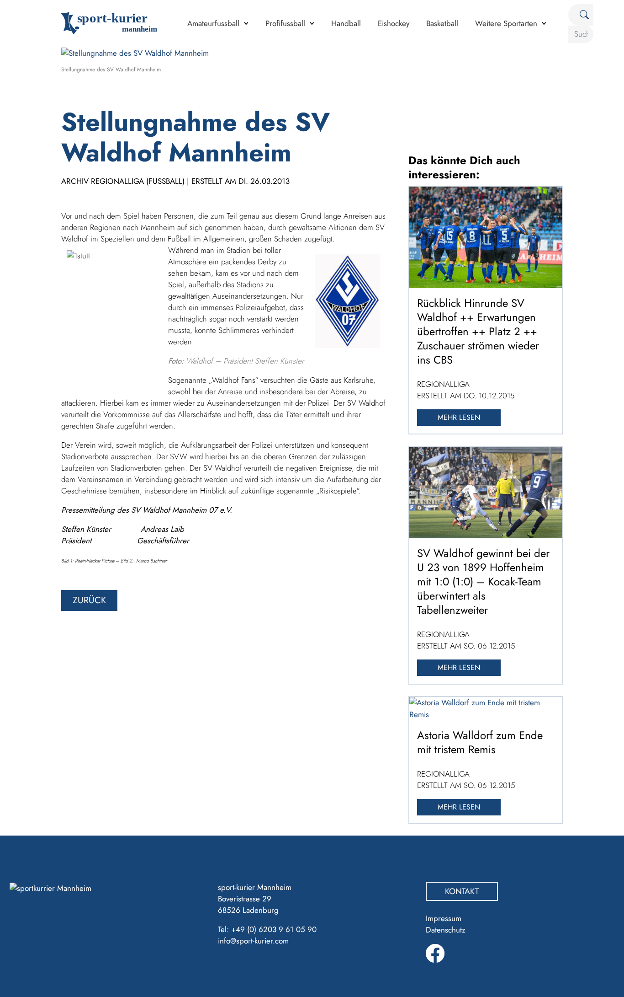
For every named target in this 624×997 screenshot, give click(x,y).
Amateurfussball (213, 23)
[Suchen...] (580, 15)
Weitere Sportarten (506, 23)
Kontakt (462, 891)
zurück (89, 600)
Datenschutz (445, 929)
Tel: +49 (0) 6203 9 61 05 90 (267, 929)
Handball (346, 23)
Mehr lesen (459, 417)
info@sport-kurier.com (253, 940)
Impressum (443, 918)
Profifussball (285, 23)
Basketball (442, 23)
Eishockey (393, 23)
